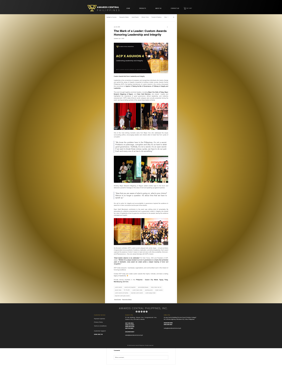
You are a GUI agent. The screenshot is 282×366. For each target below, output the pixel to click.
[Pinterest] (144, 312)
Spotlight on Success (111, 17)
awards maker (118, 290)
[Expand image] (127, 116)
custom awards (118, 287)
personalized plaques (143, 287)
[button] (143, 8)
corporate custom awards (137, 293)
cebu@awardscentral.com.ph (172, 328)
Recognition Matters (124, 17)
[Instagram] (139, 312)
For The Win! (127, 290)
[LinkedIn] (141, 312)
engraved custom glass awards (122, 295)
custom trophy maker (137, 290)
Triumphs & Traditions (156, 17)
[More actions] (167, 27)
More (165, 17)
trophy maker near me (156, 287)
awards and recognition (130, 287)
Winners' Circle (145, 17)
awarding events (149, 290)
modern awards (159, 290)
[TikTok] (146, 312)
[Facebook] (136, 312)
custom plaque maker (150, 293)
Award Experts (135, 17)
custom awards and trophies (121, 293)
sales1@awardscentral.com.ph (134, 335)
